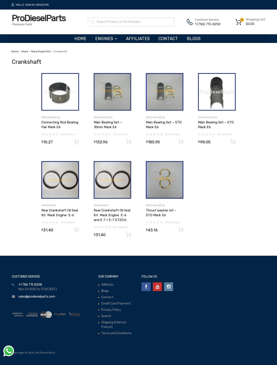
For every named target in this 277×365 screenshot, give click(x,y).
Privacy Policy (111, 310)
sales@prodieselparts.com (36, 296)
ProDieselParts (39, 18)
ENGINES (104, 38)
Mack (25, 51)
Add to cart (76, 142)
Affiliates (138, 38)
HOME (80, 38)
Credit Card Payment (116, 303)
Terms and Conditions (116, 333)
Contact (168, 38)
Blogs (194, 38)
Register (42, 4)
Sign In (29, 4)
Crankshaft (48, 205)
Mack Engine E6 (40, 51)
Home (14, 51)
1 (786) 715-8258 (205, 24)
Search (106, 316)
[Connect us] (146, 286)
